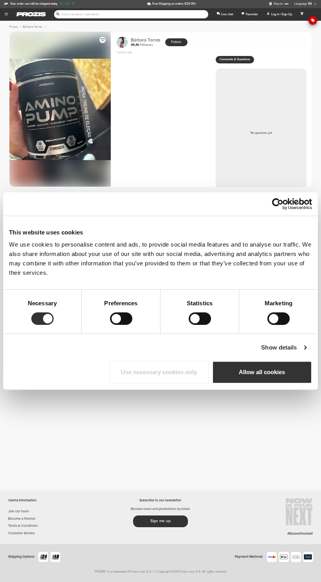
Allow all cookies (262, 372)
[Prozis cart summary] (302, 14)
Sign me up (160, 521)
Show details (279, 347)
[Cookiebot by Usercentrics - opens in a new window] (277, 204)
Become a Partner (22, 519)
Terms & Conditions (23, 526)
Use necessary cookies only (159, 372)
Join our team (18, 511)
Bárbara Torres (145, 42)
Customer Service (21, 533)
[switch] (121, 318)
